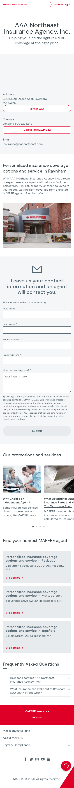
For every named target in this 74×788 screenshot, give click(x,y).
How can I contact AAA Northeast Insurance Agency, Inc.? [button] (32, 679)
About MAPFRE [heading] (13, 738)
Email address (12, 355)
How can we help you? (17, 370)
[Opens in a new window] (22, 479)
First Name (10, 308)
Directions (37, 109)
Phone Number (12, 339)
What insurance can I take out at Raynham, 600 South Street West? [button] (38, 691)
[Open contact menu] (66, 766)
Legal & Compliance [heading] (16, 745)
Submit (37, 431)
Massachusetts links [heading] (16, 731)
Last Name (10, 324)
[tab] (33, 526)
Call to (37, 130)
